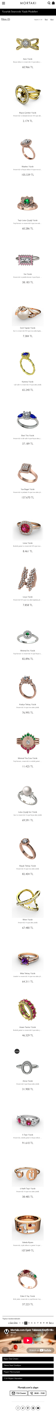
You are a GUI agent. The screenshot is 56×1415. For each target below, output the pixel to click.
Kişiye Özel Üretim (11, 1359)
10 (47, 1323)
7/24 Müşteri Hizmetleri (13, 1379)
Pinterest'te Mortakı (28, 1408)
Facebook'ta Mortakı (18, 1408)
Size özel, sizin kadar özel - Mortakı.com (28, 2)
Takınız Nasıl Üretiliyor (12, 1366)
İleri (46, 19)
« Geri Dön (13, 1323)
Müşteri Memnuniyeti (12, 1372)
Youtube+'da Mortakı (38, 1408)
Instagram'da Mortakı (33, 1408)
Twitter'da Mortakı (23, 1408)
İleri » (51, 1323)
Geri (52, 19)
